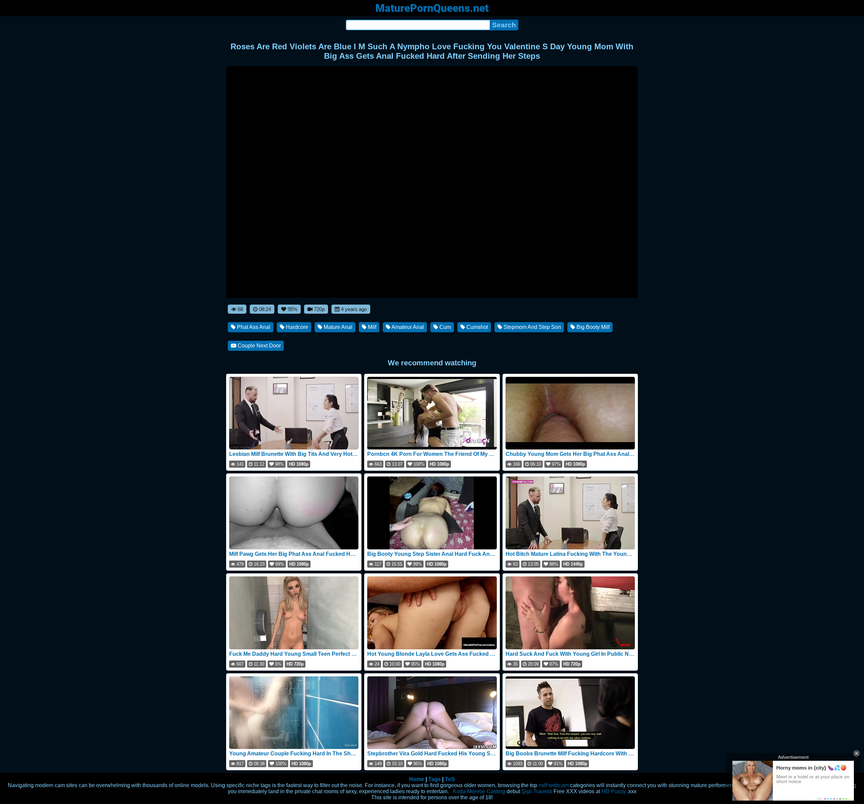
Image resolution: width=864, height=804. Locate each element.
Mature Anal (337, 327)
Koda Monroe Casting (479, 791)
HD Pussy (613, 791)
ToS (450, 779)
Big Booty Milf (592, 327)
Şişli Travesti (536, 791)
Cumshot (476, 327)
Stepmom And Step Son (531, 327)
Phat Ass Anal (253, 327)
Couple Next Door (258, 345)
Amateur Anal (407, 327)
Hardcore (296, 327)
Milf (371, 327)
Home (416, 779)
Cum (444, 327)
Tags (434, 779)
